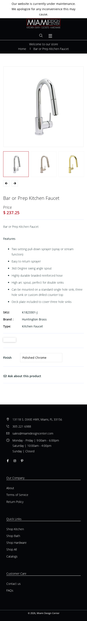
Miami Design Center (48, 613)
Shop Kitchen (15, 529)
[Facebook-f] (7, 461)
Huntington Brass (34, 319)
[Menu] (50, 36)
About (10, 488)
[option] (43, 107)
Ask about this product (24, 376)
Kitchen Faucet (32, 326)
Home (22, 49)
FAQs (9, 590)
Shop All (11, 549)
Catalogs (12, 556)
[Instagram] (14, 461)
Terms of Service (17, 495)
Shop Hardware (16, 543)
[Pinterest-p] (22, 461)
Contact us (13, 584)
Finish (7, 358)
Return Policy (14, 502)
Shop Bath (13, 536)
